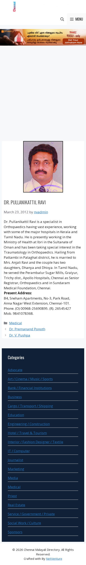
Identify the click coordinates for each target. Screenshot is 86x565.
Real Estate (16, 505)
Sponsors (15, 532)
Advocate (15, 370)
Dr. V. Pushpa (19, 335)
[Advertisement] (43, 94)
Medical (15, 323)
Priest (12, 496)
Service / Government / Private (31, 514)
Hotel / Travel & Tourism (27, 433)
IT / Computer (19, 451)
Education (16, 415)
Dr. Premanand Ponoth (27, 329)
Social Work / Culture (24, 523)
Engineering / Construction (29, 424)
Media (13, 478)
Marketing (16, 469)
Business (15, 397)
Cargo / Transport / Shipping (30, 406)
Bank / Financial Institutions (30, 388)
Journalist (15, 460)
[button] (62, 19)
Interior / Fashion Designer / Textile (35, 442)
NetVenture (54, 559)
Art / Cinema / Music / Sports (30, 379)
